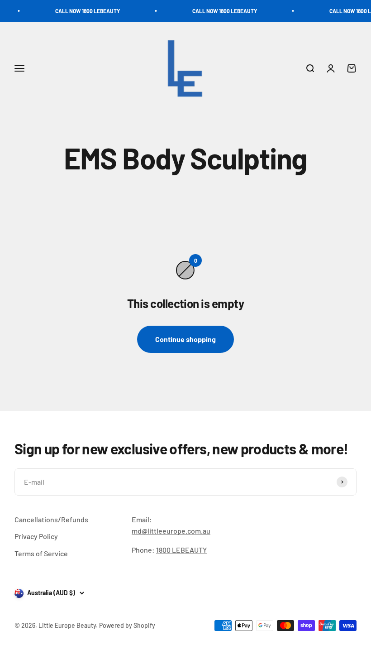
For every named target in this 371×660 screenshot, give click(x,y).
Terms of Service (41, 553)
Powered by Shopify (127, 625)
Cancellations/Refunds (51, 519)
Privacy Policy (36, 536)
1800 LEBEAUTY (181, 549)
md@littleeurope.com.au (171, 530)
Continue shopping (185, 339)
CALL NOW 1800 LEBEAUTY (81, 11)
